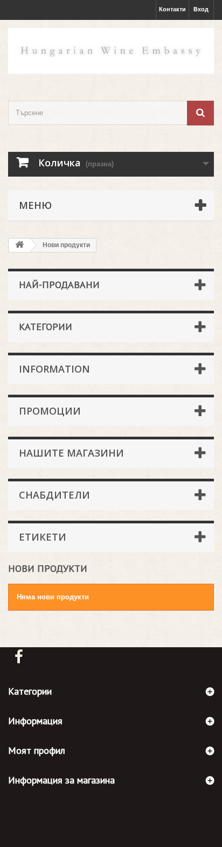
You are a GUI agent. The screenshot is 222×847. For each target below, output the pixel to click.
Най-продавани (59, 284)
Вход (201, 9)
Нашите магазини (71, 452)
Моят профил (36, 750)
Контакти (172, 9)
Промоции (50, 410)
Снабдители (54, 494)
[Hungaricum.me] (111, 51)
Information (54, 368)
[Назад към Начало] (19, 245)
